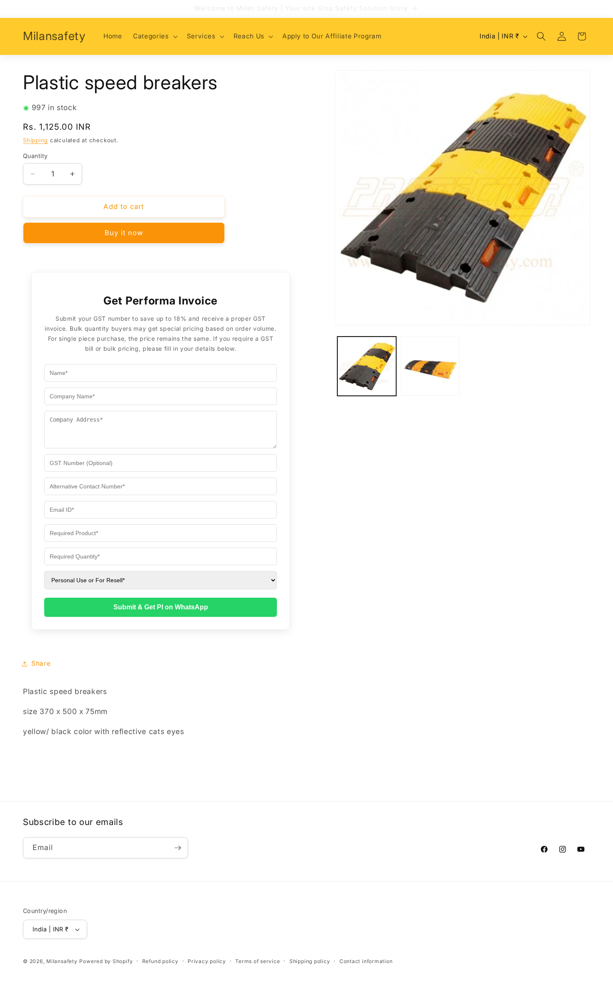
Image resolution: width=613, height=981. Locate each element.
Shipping (35, 140)
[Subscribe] (178, 848)
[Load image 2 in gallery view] (430, 366)
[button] (154, 36)
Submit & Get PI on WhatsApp (160, 607)
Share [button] (40, 663)
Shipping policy (309, 961)
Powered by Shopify (106, 961)
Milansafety (61, 961)
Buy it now (124, 233)
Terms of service (257, 961)
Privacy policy (207, 961)
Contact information (366, 961)
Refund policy (160, 961)
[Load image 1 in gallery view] (366, 366)
